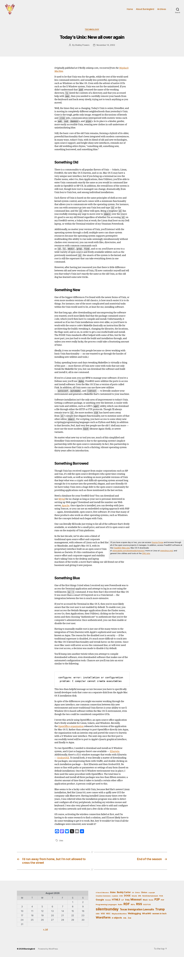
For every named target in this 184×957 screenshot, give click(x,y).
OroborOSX (63, 758)
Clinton (144, 892)
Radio (120, 904)
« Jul (45, 929)
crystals (115, 896)
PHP (162, 900)
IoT (122, 900)
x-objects (117, 917)
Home (130, 9)
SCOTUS (147, 904)
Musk (145, 900)
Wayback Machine (119, 914)
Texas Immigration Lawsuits (137, 909)
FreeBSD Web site (122, 548)
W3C (108, 913)
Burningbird (29, 949)
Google (100, 899)
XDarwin (114, 751)
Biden (113, 892)
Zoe (129, 918)
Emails (134, 896)
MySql (61, 499)
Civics (137, 892)
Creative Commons (103, 896)
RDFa (133, 904)
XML (125, 918)
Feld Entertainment (150, 896)
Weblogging (134, 913)
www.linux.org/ (166, 550)
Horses (108, 900)
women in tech (159, 913)
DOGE (127, 895)
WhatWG (146, 913)
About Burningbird (145, 9)
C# (133, 892)
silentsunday (107, 909)
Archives (161, 9)
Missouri (136, 899)
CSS (121, 896)
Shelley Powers (82, 45)
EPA (139, 896)
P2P (157, 899)
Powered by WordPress (48, 949)
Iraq (127, 899)
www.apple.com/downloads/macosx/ (128, 550)
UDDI (98, 914)
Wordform (103, 917)
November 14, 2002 (106, 45)
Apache (65, 505)
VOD (103, 913)
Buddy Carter (124, 892)
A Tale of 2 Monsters (102, 892)
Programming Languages (106, 904)
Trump (160, 909)
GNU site (146, 553)
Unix (61, 840)
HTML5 (116, 899)
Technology (92, 29)
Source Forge (157, 542)
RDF (126, 904)
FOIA (161, 896)
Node (151, 900)
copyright (151, 892)
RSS (139, 904)
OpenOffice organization (71, 726)
